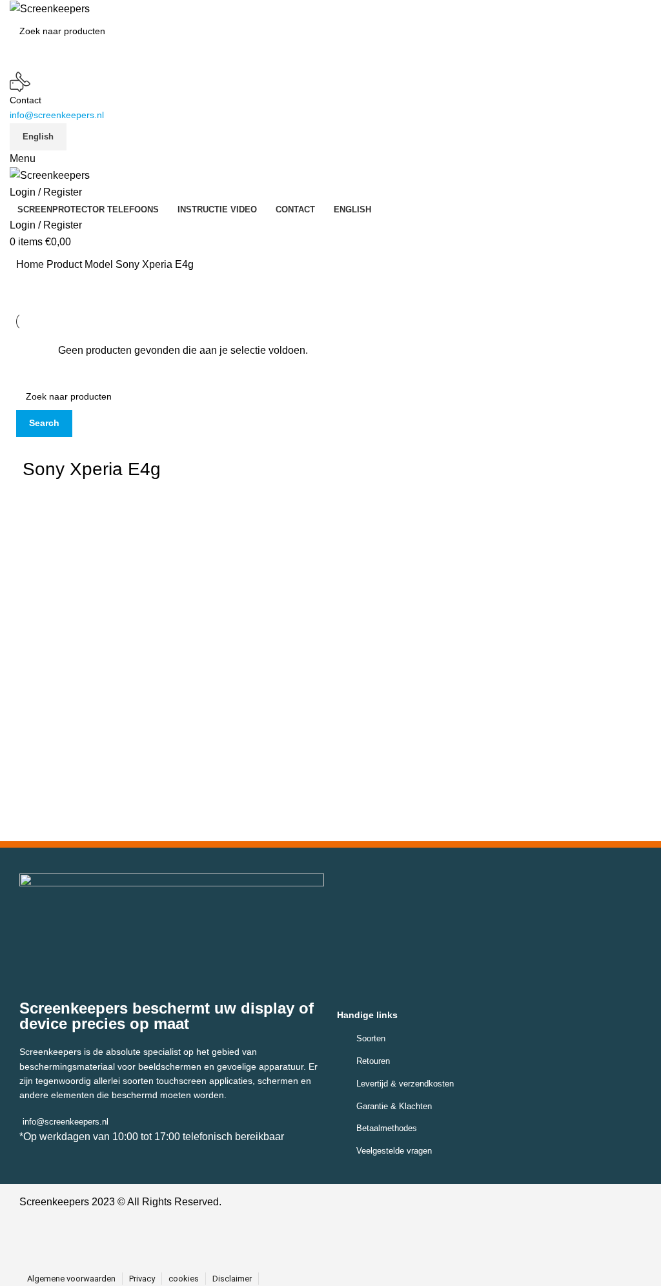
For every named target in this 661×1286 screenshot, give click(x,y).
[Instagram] (341, 1241)
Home (31, 264)
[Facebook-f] (312, 1241)
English (38, 136)
